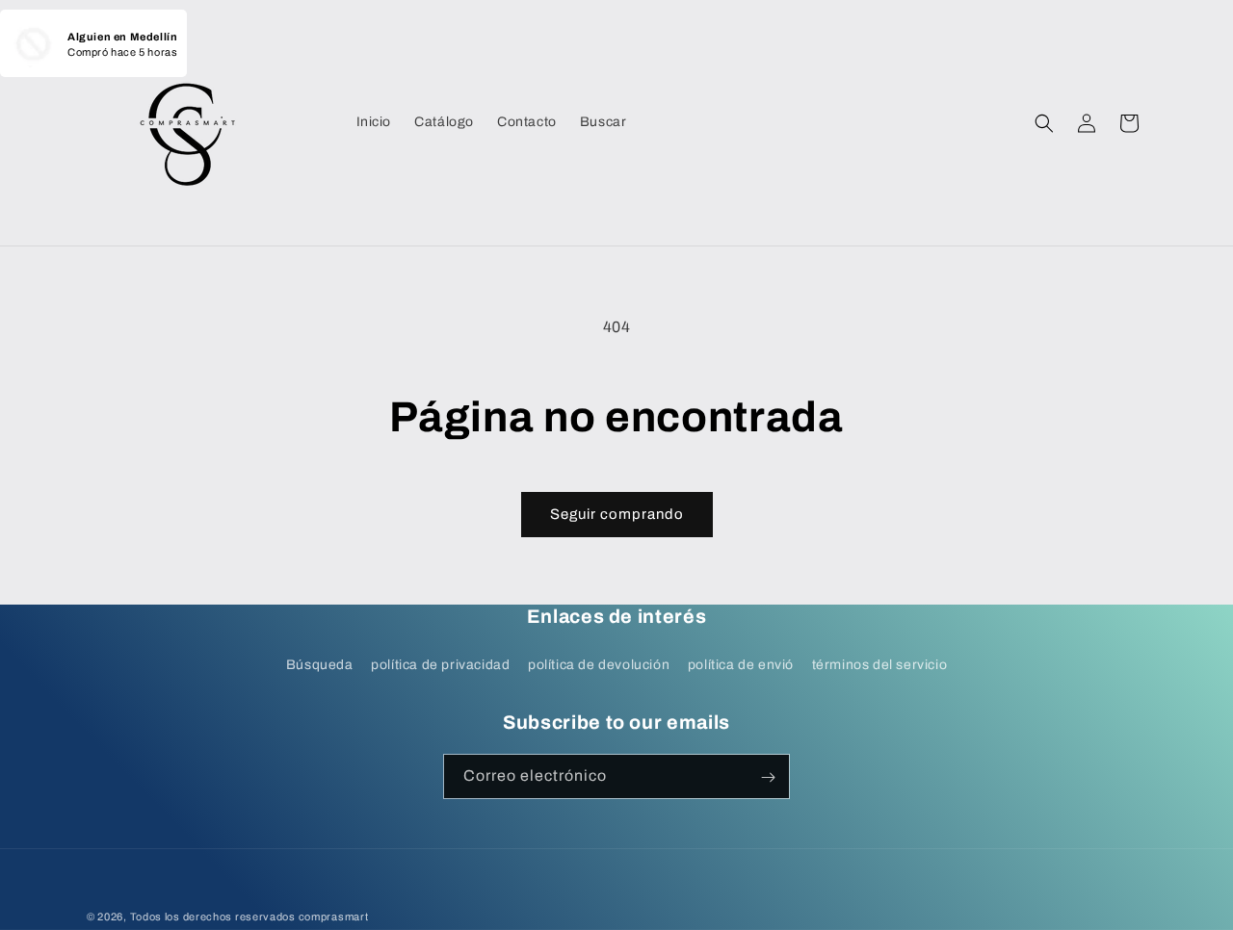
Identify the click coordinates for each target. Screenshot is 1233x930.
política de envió (741, 665)
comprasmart (334, 916)
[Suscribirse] (768, 777)
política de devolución (598, 665)
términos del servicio (880, 665)
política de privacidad (440, 665)
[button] (1044, 123)
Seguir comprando (617, 514)
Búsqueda (320, 665)
